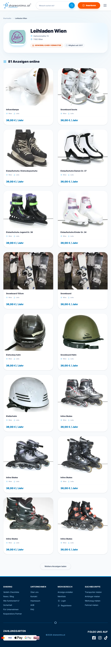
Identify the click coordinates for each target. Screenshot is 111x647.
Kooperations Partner (12, 614)
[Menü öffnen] (105, 5)
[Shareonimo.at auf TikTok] (106, 638)
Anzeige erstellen (65, 592)
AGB (32, 605)
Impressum (35, 601)
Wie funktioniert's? (11, 601)
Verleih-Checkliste (11, 592)
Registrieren (66, 605)
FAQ (32, 609)
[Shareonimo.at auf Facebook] (94, 638)
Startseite (7, 18)
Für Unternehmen (11, 609)
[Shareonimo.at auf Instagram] (100, 638)
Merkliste (62, 596)
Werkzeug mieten (92, 601)
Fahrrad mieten (91, 605)
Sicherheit (7, 605)
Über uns (34, 592)
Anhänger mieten (92, 596)
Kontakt (33, 596)
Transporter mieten (93, 592)
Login (63, 601)
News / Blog (8, 596)
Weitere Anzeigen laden (55, 566)
